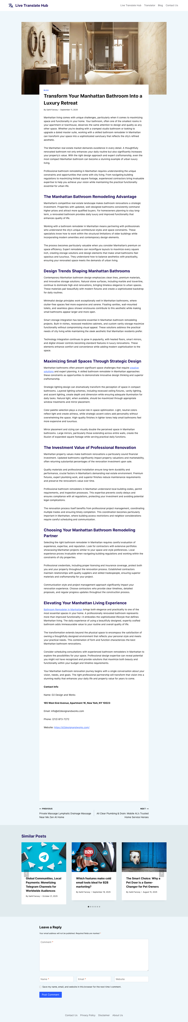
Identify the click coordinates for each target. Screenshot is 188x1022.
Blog (160, 5)
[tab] (88, 906)
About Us (117, 1015)
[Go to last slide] (26, 873)
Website (120, 979)
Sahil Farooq (52, 110)
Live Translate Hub (130, 5)
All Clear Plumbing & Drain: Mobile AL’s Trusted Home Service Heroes (123, 813)
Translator (149, 5)
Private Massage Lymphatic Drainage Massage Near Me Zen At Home (65, 813)
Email (82, 979)
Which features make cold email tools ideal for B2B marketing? (93, 882)
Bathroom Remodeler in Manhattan (63, 609)
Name (45, 979)
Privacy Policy (87, 1015)
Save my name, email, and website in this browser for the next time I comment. (81, 986)
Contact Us (172, 5)
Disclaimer (104, 1015)
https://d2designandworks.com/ (71, 727)
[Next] (161, 873)
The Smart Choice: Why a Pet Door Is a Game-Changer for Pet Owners (143, 882)
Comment (47, 942)
